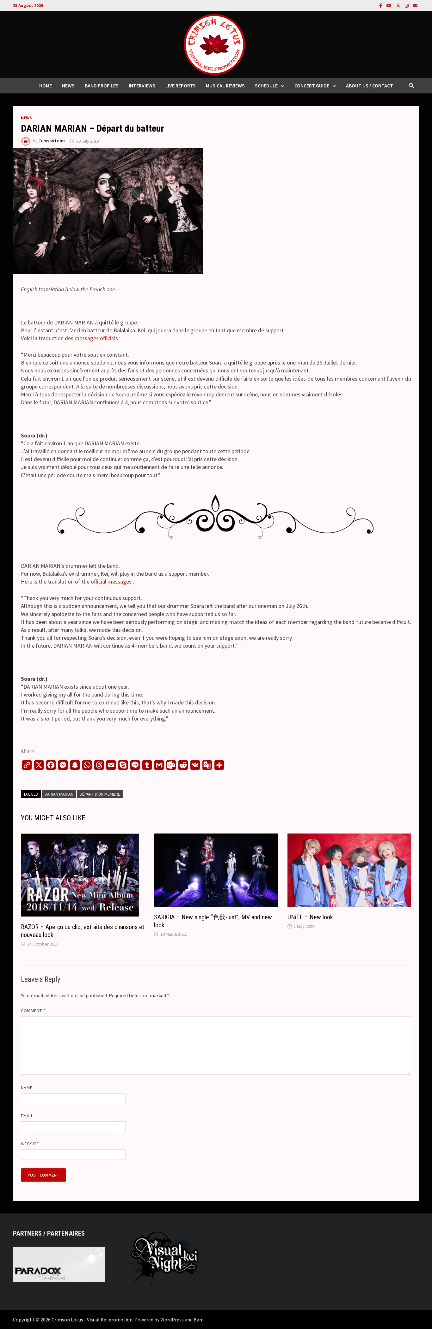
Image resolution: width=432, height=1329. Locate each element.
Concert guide (311, 85)
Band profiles (102, 85)
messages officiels (96, 338)
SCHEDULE (266, 85)
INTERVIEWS (142, 85)
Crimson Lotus (52, 141)
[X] (398, 5)
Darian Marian (59, 794)
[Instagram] (407, 5)
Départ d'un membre (100, 794)
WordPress (172, 1319)
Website (30, 1144)
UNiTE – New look (310, 917)
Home (45, 85)
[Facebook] (381, 5)
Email (27, 1115)
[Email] (415, 5)
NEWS (68, 85)
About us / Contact (369, 85)
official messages (111, 581)
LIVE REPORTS (180, 85)
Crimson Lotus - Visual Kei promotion (92, 1319)
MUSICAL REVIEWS (225, 85)
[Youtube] (389, 5)
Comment (33, 1010)
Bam (199, 1319)
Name (27, 1087)
